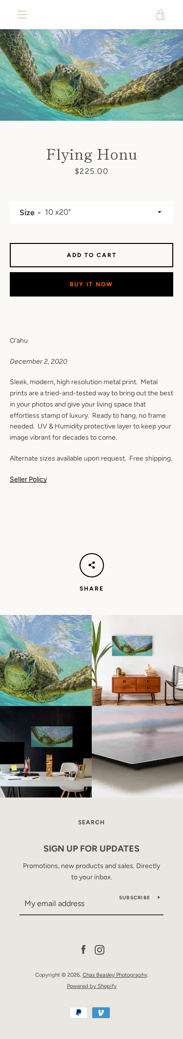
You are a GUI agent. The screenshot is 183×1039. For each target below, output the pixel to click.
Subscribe (134, 897)
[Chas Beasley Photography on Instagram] (99, 950)
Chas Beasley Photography (114, 974)
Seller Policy (28, 479)
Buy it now (91, 284)
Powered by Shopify (92, 986)
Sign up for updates (91, 848)
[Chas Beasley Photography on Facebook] (83, 950)
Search (91, 822)
